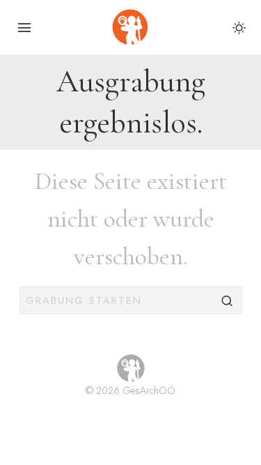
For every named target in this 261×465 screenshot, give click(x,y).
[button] (228, 300)
